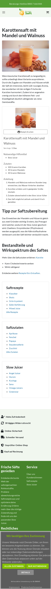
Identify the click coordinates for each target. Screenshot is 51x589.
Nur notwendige (37, 566)
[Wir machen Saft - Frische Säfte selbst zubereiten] (25, 12)
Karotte (39, 257)
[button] (3, 12)
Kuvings (13, 380)
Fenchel (12, 337)
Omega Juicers (16, 388)
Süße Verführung (17, 304)
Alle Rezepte (12, 312)
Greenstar (13, 391)
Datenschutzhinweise (31, 587)
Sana (11, 384)
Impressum (14, 587)
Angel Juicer (14, 373)
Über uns (31, 474)
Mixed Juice (14, 308)
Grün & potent (16, 301)
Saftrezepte (32, 481)
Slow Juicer (32, 484)
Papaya (12, 341)
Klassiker (13, 293)
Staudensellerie (16, 344)
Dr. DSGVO (36, 581)
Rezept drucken (26, 132)
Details (25, 572)
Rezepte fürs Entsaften (29, 273)
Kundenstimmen (34, 477)
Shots (11, 297)
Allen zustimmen (14, 566)
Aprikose (13, 333)
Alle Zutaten (12, 352)
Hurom (12, 377)
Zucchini (13, 348)
